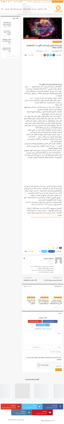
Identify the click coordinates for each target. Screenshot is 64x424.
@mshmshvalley (30, 379)
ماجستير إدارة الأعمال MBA (16, 9)
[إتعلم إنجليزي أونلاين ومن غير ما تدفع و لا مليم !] (15, 50)
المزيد (24, 3)
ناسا (53, 247)
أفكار (45, 9)
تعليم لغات (29, 1)
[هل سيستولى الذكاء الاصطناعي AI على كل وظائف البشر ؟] (42, 294)
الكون (57, 247)
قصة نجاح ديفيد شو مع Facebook (53, 280)
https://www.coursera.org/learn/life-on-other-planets (46, 217)
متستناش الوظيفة (37, 1)
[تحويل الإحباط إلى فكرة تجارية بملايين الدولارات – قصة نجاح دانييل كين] (15, 24)
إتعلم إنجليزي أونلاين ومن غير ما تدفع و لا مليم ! (6, 49)
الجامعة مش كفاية (46, 1)
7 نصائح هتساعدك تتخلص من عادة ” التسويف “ (7, 32)
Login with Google (33, 321)
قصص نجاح (34, 9)
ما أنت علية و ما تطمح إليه (30, 280)
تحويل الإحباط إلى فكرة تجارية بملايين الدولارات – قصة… (7, 24)
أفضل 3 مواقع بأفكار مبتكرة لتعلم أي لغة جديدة (6, 41)
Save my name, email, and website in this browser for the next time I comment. (44, 358)
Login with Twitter (41, 324)
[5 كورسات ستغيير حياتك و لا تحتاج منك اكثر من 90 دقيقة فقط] (56, 294)
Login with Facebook (49, 321)
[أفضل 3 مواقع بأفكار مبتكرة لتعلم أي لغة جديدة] (15, 41)
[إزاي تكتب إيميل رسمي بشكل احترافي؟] (29, 294)
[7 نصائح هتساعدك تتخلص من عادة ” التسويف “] (15, 33)
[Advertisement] (42, 69)
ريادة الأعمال (40, 9)
